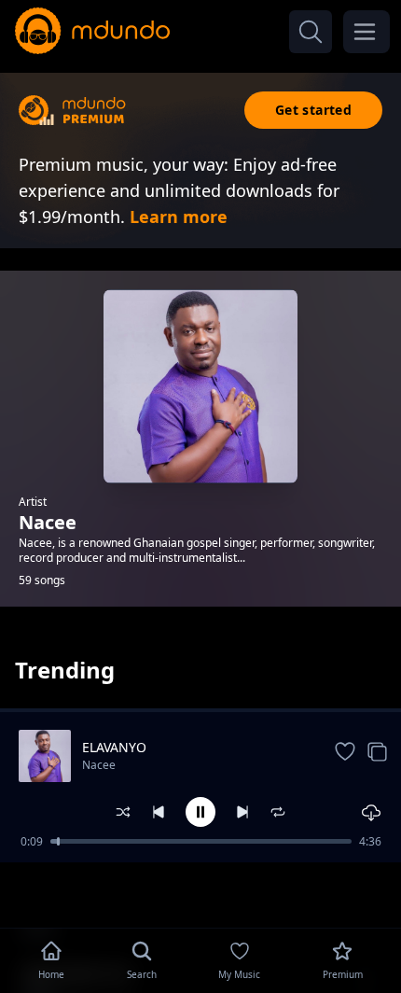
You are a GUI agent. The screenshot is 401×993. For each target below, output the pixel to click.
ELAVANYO (114, 747)
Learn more (179, 216)
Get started (313, 110)
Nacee (99, 765)
